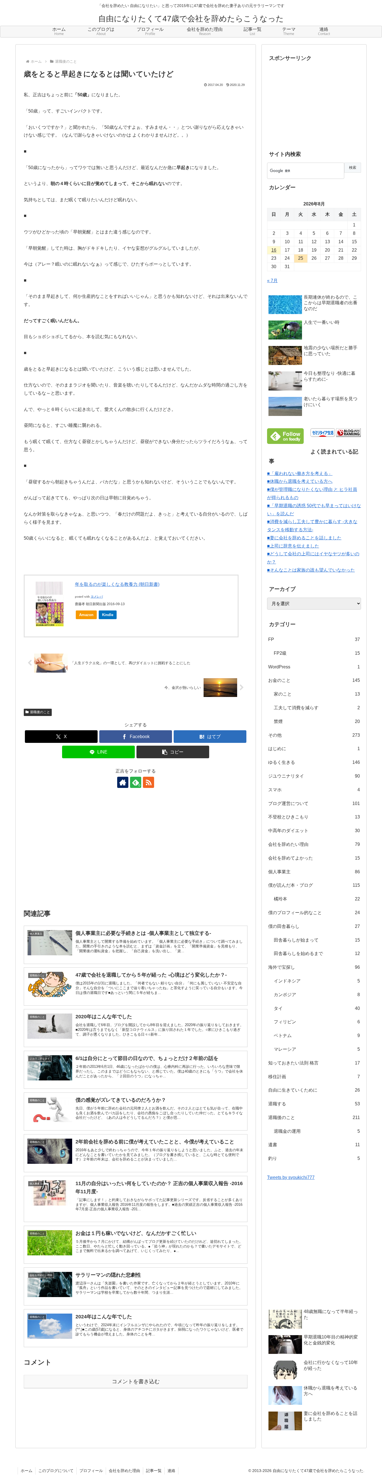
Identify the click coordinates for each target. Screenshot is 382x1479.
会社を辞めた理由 (124, 1470)
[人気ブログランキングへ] (348, 432)
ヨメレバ (97, 596)
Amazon (86, 615)
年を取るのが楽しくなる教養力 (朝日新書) (117, 584)
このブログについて (56, 1470)
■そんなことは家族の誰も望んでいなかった (311, 570)
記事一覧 (154, 1470)
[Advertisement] (135, 852)
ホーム (26, 1470)
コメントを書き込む (136, 1381)
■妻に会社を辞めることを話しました (304, 537)
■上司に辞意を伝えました (293, 546)
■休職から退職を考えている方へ (300, 481)
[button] (172, 752)
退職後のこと (40, 712)
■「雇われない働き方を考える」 (300, 473)
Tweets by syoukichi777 (291, 1177)
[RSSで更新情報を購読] (148, 782)
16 (273, 250)
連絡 (171, 1470)
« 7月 (272, 280)
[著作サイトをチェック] (122, 782)
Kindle (107, 615)
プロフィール (91, 1470)
